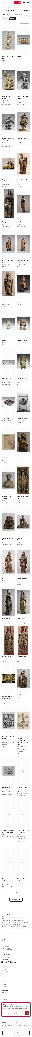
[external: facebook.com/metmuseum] (2, 962)
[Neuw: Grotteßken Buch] (8, 771)
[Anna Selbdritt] (23, 678)
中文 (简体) (25, 1025)
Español (10, 1022)
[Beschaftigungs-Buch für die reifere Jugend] (23, 814)
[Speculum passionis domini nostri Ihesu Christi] (8, 814)
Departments (4, 969)
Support (3, 979)
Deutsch (10, 1025)
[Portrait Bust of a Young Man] (8, 480)
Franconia (12, 18)
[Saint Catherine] (8, 602)
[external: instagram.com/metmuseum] (8, 962)
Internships (4, 999)
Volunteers (4, 995)
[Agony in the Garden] (8, 441)
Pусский (4, 1029)
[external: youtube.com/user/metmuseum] (13, 962)
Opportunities (4, 990)
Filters (4, 18)
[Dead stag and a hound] (8, 80)
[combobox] (18, 15)
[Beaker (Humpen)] (23, 324)
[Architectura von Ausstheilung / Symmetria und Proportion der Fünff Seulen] (23, 720)
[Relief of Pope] (8, 640)
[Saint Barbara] (23, 602)
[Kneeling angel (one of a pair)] (23, 80)
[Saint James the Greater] (8, 283)
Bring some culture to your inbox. (12, 1005)
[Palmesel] (23, 283)
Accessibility (4, 971)
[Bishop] (8, 562)
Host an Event (4, 984)
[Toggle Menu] (28, 2)
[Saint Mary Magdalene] (23, 522)
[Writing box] (8, 402)
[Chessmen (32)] (8, 362)
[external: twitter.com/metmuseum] (4, 962)
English (4, 1022)
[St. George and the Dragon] (8, 522)
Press (2, 976)
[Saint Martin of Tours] (23, 244)
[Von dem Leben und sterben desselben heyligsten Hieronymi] (23, 771)
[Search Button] (24, 2)
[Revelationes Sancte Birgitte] (8, 720)
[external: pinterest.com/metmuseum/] (6, 962)
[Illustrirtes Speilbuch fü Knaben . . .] (8, 862)
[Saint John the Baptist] (23, 203)
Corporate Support (6, 986)
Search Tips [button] (25, 10)
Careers (3, 992)
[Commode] (23, 40)
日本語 (15, 1025)
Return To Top (16, 899)
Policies (3, 973)
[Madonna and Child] (23, 441)
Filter (15, 1033)
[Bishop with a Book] (8, 244)
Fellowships (4, 997)
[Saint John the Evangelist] (8, 203)
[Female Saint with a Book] (23, 163)
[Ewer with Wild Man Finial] (8, 40)
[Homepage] (4, 2)
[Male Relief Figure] (23, 640)
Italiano (4, 1025)
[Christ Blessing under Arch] (23, 480)
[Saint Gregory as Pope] (23, 562)
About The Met (5, 967)
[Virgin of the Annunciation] (8, 163)
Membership (4, 982)
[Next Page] (21, 893)
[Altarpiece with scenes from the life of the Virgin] (8, 678)
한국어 (20, 1025)
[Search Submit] (27, 15)
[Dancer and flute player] (23, 122)
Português (16, 1022)
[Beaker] (8, 324)
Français (22, 1022)
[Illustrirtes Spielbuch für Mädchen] (23, 862)
